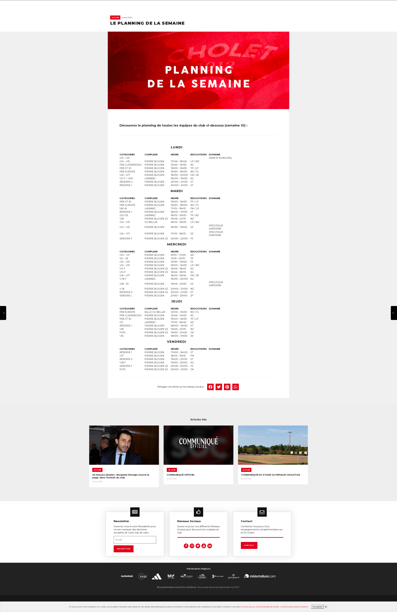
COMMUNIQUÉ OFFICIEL (181, 474)
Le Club (115, 18)
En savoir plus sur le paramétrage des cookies (260, 607)
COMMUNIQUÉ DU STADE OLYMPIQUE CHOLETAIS (270, 474)
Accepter (317, 606)
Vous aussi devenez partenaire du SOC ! (218, 587)
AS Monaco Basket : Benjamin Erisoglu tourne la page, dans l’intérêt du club (120, 476)
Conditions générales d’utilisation (294, 607)
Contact (249, 545)
